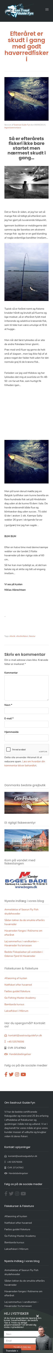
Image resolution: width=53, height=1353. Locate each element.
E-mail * (9, 718)
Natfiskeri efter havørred (18, 984)
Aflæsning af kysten (15, 978)
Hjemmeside (11, 732)
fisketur (32, 636)
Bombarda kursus (14, 1004)
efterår (12, 636)
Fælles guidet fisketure (17, 991)
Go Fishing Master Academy (20, 997)
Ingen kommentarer (12, 127)
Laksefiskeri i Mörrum (16, 1011)
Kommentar (11, 672)
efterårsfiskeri (22, 636)
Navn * (8, 705)
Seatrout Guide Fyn (22, 125)
